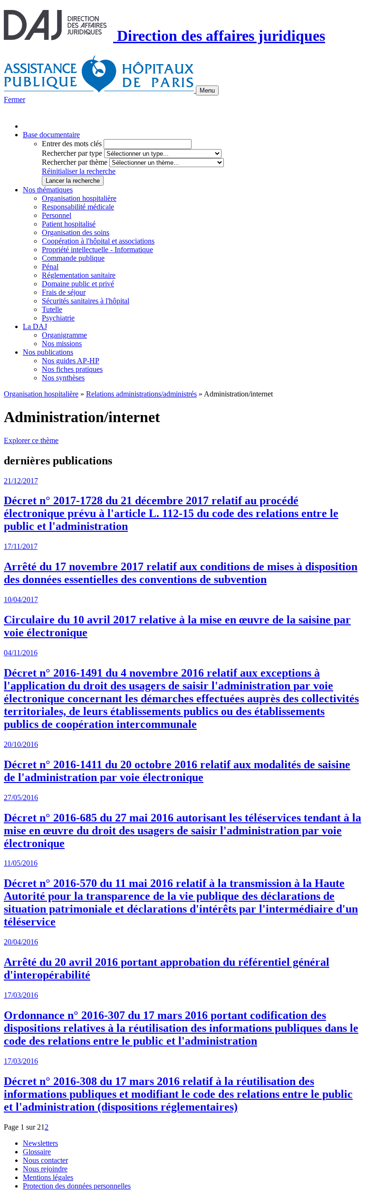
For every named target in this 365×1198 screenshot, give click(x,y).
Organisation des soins (75, 232)
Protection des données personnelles (77, 1186)
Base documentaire (51, 135)
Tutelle (52, 309)
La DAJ (35, 326)
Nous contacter (45, 1160)
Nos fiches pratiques (72, 369)
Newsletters (40, 1143)
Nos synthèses (63, 378)
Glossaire (37, 1152)
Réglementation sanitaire (78, 275)
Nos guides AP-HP (70, 361)
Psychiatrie (58, 318)
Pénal (50, 267)
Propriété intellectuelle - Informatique (97, 249)
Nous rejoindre (45, 1169)
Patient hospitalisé (69, 224)
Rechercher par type (72, 153)
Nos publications (48, 352)
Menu (207, 90)
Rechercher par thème (74, 162)
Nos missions (62, 344)
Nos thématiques (48, 190)
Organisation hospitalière (79, 198)
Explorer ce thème (31, 440)
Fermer (14, 99)
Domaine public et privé (78, 284)
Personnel (56, 215)
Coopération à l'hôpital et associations (98, 241)
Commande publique (73, 258)
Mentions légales (48, 1177)
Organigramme (64, 335)
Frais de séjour (64, 292)
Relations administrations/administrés (141, 394)
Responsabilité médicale (78, 207)
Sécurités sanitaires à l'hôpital (85, 301)
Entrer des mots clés (72, 144)
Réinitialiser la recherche (78, 171)
